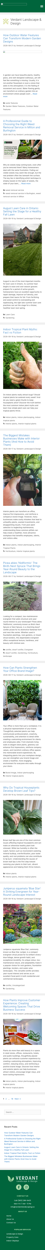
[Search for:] (22, 1112)
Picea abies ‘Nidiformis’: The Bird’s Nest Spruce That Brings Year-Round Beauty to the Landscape (21, 567)
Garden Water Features (15, 106)
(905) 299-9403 (24, 1200)
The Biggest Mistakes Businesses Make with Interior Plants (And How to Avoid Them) (21, 440)
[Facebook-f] (18, 1187)
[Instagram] (26, 1187)
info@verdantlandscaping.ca (22, 1207)
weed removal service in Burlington (20, 193)
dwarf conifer (17, 650)
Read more (26, 183)
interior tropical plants (27, 424)
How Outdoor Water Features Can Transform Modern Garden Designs (22, 38)
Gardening (10, 318)
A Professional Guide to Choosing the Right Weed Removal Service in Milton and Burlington (21, 125)
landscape (7, 656)
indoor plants (11, 417)
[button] (42, 6)
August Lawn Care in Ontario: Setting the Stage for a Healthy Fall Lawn (22, 211)
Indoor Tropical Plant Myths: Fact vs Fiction (20, 331)
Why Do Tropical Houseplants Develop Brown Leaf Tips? (21, 789)
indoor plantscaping (26, 417)
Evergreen (28, 650)
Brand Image (11, 773)
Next (18, 1099)
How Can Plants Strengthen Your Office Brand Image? (20, 669)
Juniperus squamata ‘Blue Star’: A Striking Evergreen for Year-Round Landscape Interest (22, 891)
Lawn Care (10, 314)
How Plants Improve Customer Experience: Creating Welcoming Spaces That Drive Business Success (21, 1005)
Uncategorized (18, 985)
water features (12, 103)
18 (12, 1099)
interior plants (11, 424)
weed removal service (15, 190)
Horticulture (10, 551)
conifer (8, 650)
